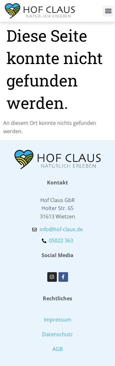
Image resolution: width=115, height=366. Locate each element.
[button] (108, 11)
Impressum (57, 319)
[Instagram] (52, 277)
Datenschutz (57, 334)
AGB (57, 349)
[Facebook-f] (63, 277)
